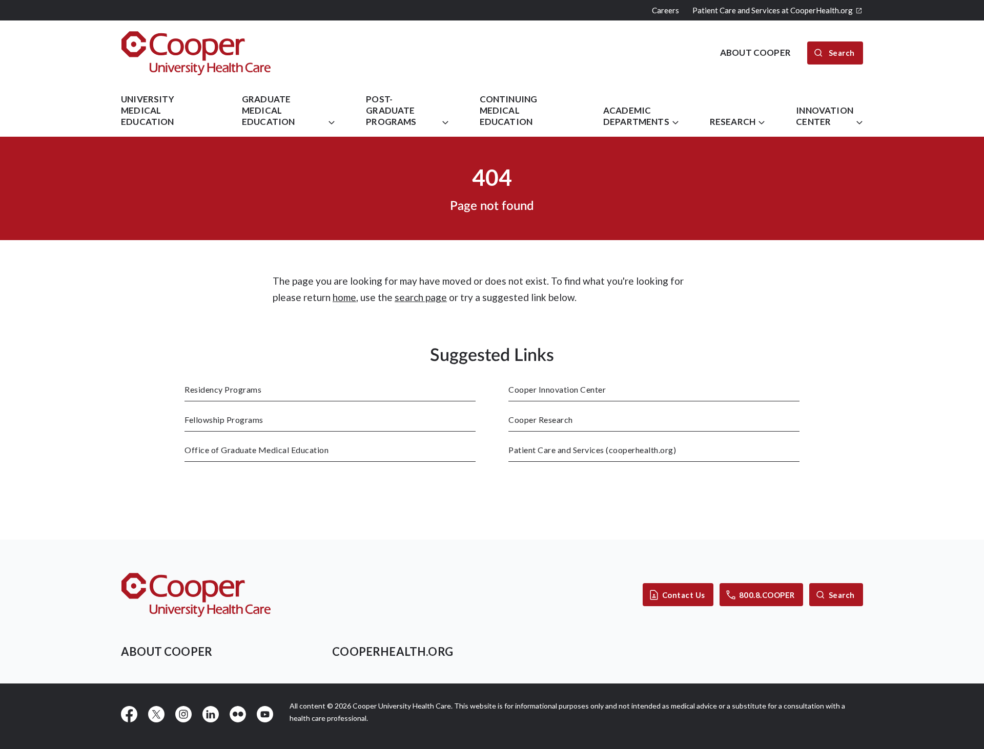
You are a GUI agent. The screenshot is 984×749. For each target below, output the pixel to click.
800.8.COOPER (767, 595)
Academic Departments (636, 116)
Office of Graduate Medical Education (256, 450)
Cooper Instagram (183, 714)
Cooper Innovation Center (557, 389)
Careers (665, 10)
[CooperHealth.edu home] (196, 594)
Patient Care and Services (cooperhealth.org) (592, 450)
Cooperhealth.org (392, 651)
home (344, 297)
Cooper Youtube (265, 714)
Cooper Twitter (156, 714)
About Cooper (166, 651)
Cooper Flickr (238, 714)
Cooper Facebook (129, 714)
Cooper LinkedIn (210, 714)
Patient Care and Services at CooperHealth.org (772, 10)
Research (732, 121)
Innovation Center (824, 116)
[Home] (196, 53)
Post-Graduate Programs (391, 110)
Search (842, 595)
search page (421, 297)
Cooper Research (540, 419)
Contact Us (683, 595)
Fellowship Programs (223, 419)
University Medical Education (147, 110)
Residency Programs (222, 389)
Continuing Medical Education (509, 110)
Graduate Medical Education (268, 110)
